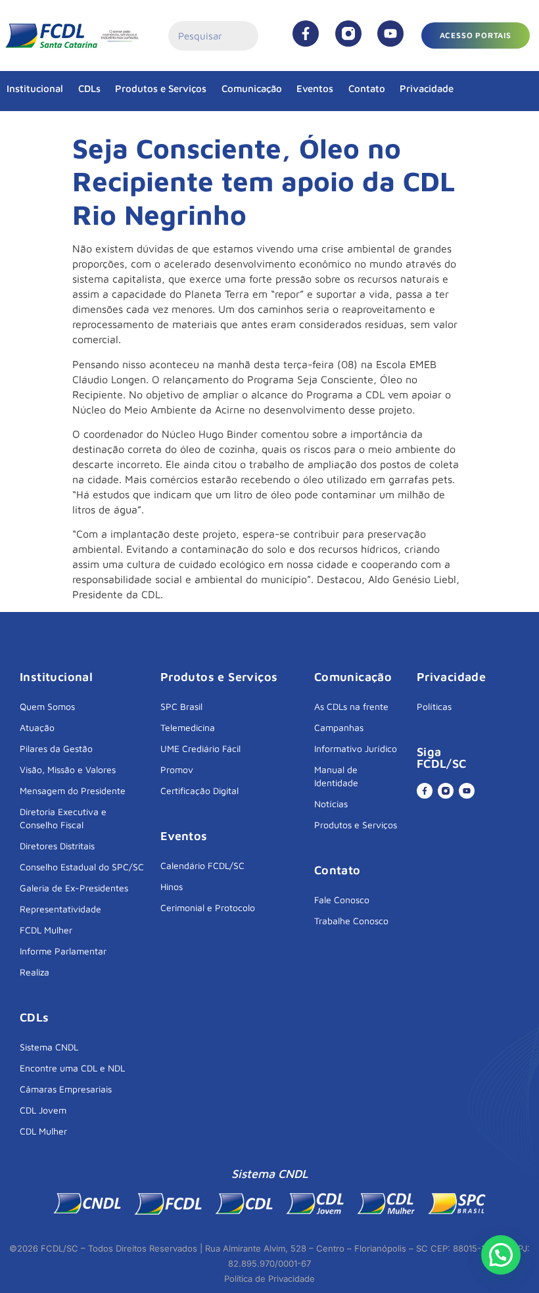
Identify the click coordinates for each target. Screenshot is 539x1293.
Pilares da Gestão (56, 748)
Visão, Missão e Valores (68, 769)
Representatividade (60, 908)
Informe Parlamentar (63, 950)
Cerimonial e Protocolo (207, 907)
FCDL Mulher (46, 929)
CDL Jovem (43, 1110)
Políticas (434, 706)
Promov (176, 769)
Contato (366, 88)
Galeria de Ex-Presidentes (74, 887)
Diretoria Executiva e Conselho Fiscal (63, 818)
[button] (501, 1255)
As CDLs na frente (351, 706)
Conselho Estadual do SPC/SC (82, 866)
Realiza (34, 971)
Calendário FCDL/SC (202, 865)
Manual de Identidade (336, 776)
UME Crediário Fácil (200, 748)
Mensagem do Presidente (73, 790)
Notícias (331, 803)
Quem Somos (47, 706)
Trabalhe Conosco (351, 920)
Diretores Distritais (57, 845)
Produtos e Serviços (160, 88)
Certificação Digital (199, 790)
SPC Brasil (181, 706)
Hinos (171, 886)
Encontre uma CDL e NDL (72, 1067)
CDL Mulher (43, 1131)
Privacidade (427, 88)
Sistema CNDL (49, 1046)
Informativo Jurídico (355, 748)
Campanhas (338, 727)
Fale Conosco (341, 899)
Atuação (37, 727)
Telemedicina (187, 727)
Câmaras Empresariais (66, 1088)
